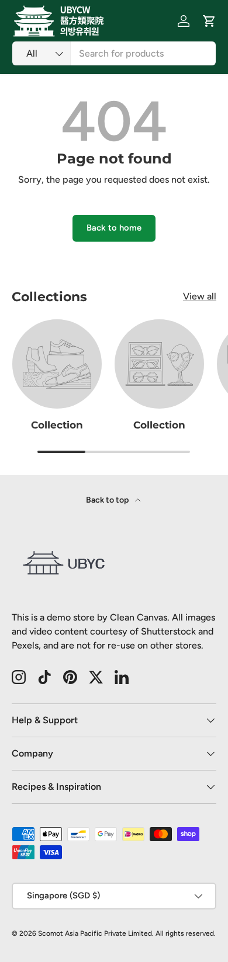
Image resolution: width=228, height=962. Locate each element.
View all (199, 296)
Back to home (114, 227)
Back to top (108, 500)
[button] (209, 21)
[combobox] (114, 53)
